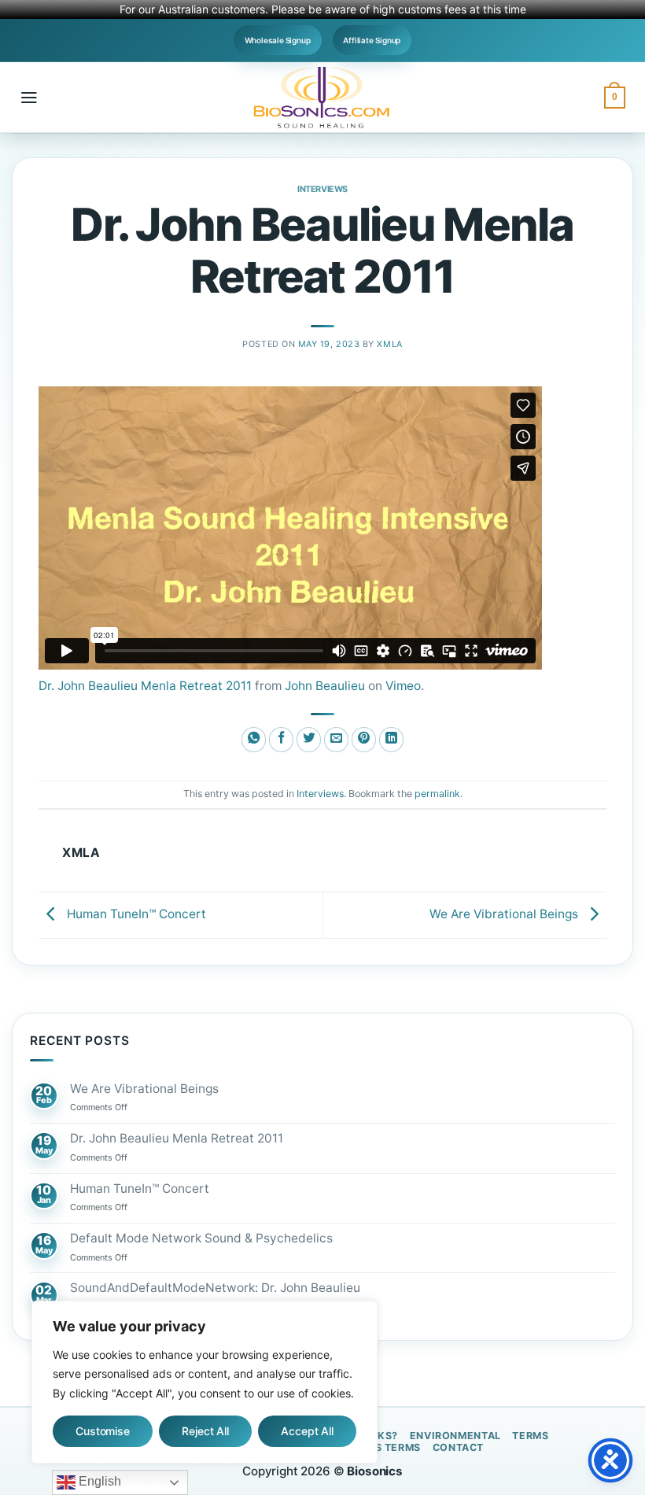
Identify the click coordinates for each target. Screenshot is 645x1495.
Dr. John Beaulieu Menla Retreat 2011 (145, 685)
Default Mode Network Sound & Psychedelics (201, 1238)
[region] (204, 1382)
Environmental (455, 1435)
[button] (29, 97)
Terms (530, 1435)
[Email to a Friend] (336, 739)
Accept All (307, 1431)
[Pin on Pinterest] (364, 739)
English (98, 1481)
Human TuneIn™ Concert (135, 913)
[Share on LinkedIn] (391, 739)
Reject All (205, 1431)
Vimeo (403, 685)
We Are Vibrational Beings (505, 913)
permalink (437, 793)
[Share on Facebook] (281, 739)
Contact (458, 1447)
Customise (103, 1431)
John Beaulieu (325, 685)
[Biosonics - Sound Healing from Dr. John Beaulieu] (322, 97)
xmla (389, 343)
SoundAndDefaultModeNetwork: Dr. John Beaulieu (215, 1288)
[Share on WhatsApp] (254, 739)
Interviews (322, 188)
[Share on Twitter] (309, 739)
